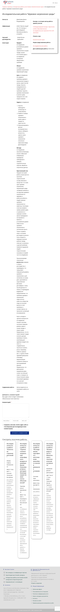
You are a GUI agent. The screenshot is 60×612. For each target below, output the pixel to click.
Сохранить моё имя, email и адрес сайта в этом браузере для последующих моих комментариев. (16, 426)
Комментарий (6, 402)
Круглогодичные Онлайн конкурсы (15, 575)
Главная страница (7, 7)
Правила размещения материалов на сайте (43, 603)
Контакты (35, 598)
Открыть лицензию (36, 583)
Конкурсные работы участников (22, 7)
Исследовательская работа (40, 46)
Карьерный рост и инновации (14, 582)
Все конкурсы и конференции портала (16, 572)
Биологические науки (38, 7)
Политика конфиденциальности (40, 594)
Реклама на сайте (37, 600)
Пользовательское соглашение (40, 591)
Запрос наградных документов (40, 596)
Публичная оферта (37, 589)
